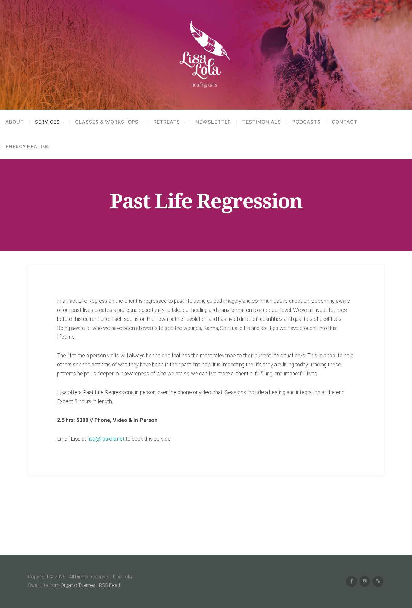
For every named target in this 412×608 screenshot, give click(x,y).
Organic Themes (78, 585)
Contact (344, 122)
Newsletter (213, 122)
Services (47, 122)
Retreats (167, 122)
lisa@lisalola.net (106, 439)
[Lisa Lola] (206, 55)
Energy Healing (28, 147)
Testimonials (261, 122)
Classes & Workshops (106, 122)
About (14, 122)
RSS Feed (109, 585)
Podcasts (306, 122)
